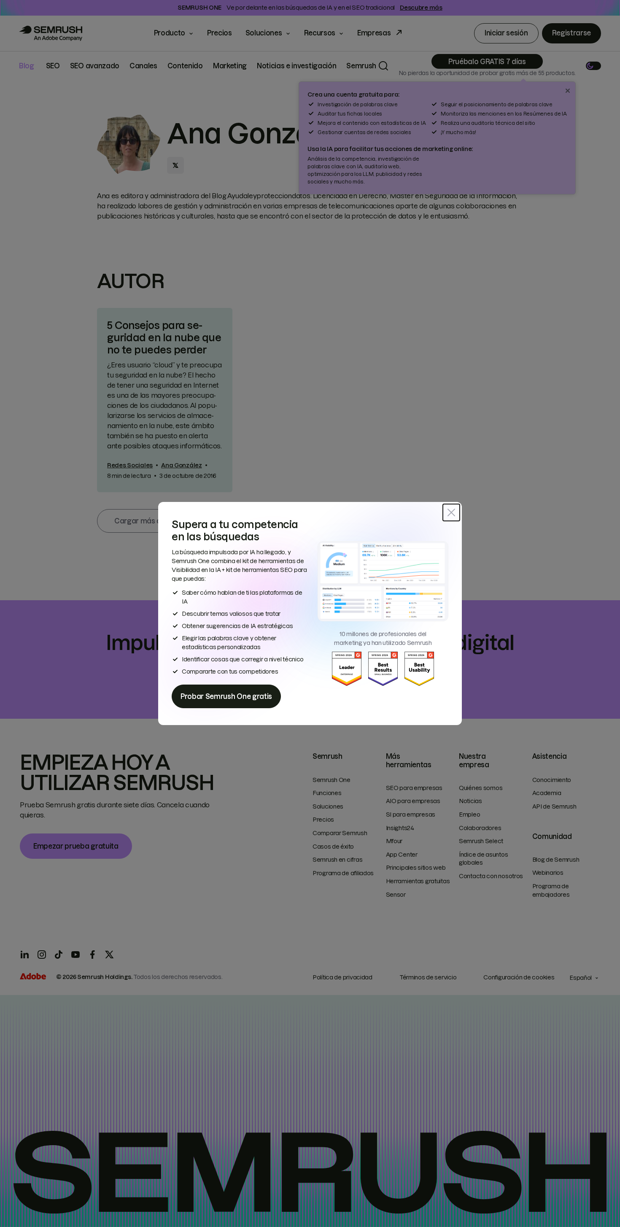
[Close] (451, 512)
